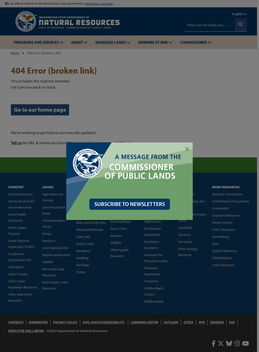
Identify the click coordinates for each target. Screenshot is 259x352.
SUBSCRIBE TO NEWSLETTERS (129, 204)
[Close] (187, 149)
